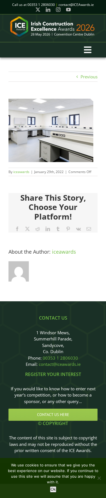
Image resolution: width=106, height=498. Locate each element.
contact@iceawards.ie (60, 364)
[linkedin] (48, 9)
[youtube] (68, 9)
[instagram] (58, 9)
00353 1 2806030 (60, 358)
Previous (89, 76)
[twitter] (38, 9)
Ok (53, 489)
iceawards (21, 171)
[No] (99, 478)
